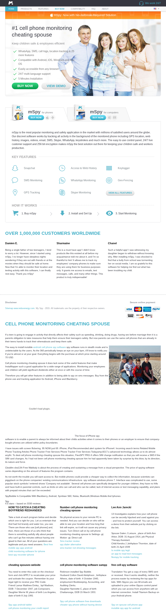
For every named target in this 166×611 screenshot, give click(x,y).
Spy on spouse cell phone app (126, 604)
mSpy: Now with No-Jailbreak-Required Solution (84, 15)
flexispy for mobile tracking (125, 557)
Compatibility (78, 9)
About (105, 9)
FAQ (93, 9)
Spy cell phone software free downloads (80, 601)
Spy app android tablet (20, 604)
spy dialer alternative (70, 544)
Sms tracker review (70, 541)
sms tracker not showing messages (78, 548)
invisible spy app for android (125, 608)
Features (43, 9)
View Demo (56, 86)
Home (11, 9)
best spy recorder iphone (21, 554)
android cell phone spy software (49, 347)
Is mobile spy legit (120, 550)
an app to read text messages (126, 553)
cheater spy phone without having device (81, 604)
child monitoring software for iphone (26, 551)
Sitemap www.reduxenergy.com (20, 308)
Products (26, 9)
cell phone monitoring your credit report (28, 608)
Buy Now (25, 86)
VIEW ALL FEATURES (120, 192)
